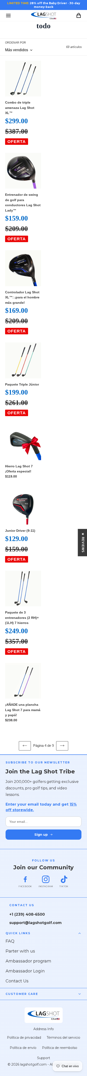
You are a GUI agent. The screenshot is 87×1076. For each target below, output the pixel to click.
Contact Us (17, 981)
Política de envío (23, 1048)
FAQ (10, 941)
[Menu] (8, 15)
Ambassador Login (25, 971)
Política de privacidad (24, 1037)
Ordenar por (15, 42)
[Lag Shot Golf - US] (43, 15)
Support (43, 1058)
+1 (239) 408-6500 (27, 914)
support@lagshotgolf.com (35, 923)
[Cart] (78, 15)
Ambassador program (28, 961)
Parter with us (20, 951)
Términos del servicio (63, 1037)
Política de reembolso (59, 1048)
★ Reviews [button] (83, 543)
